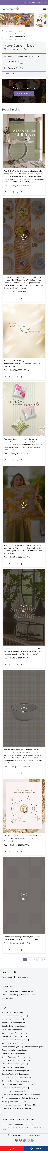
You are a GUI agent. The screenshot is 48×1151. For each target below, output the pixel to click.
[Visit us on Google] (20, 1140)
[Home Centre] (10, 9)
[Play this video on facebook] (24, 236)
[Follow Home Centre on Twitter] (24, 1140)
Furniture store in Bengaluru (12, 1124)
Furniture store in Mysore (21, 1127)
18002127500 (41, 2)
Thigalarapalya (8, 977)
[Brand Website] (32, 1140)
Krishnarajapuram (22, 977)
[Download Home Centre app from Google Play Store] (45, 18)
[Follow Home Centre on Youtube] (28, 1140)
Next (39, 959)
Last (44, 959)
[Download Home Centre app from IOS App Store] (45, 23)
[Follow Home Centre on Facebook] (16, 1140)
